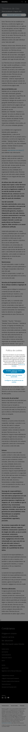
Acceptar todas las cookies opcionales (14, 371)
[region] (14, 366)
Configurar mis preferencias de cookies (14, 381)
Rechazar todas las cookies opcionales (14, 376)
